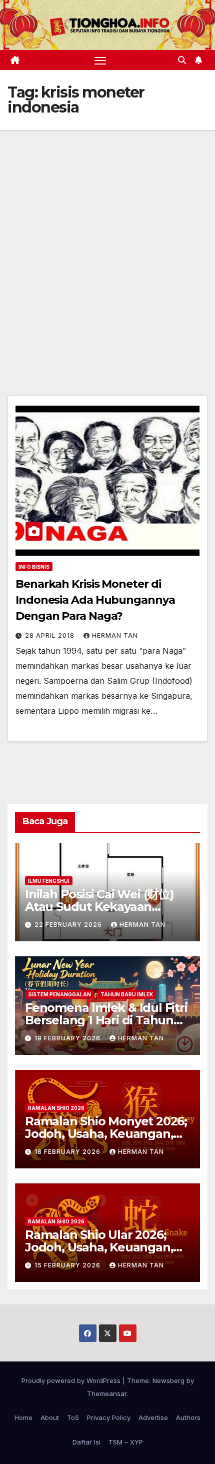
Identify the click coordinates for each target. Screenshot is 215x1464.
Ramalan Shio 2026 (56, 1108)
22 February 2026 (69, 924)
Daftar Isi (86, 1442)
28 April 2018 (50, 635)
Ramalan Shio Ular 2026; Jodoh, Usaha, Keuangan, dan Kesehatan (99, 1247)
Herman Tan (115, 635)
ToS (73, 1417)
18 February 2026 (68, 1151)
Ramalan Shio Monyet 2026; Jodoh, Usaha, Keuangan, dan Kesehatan (106, 1133)
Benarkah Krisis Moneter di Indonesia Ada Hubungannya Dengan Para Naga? (95, 600)
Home (23, 1417)
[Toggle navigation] (101, 60)
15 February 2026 (68, 1265)
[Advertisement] (107, 242)
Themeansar (106, 1393)
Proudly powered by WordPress (72, 1380)
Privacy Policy (108, 1417)
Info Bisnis (34, 567)
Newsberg (168, 1380)
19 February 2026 (68, 1038)
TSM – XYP (125, 1442)
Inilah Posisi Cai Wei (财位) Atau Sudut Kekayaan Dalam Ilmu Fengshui (99, 906)
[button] (182, 60)
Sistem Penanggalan (59, 994)
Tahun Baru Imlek (126, 994)
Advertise (153, 1417)
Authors (188, 1417)
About (49, 1417)
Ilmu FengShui (49, 881)
